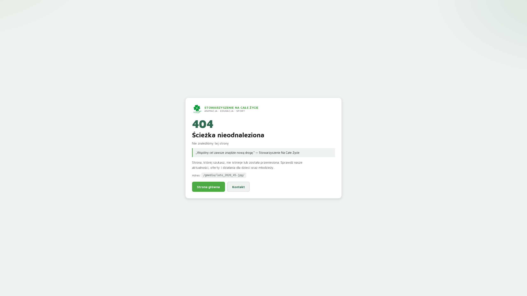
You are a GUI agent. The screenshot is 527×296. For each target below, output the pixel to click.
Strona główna (208, 187)
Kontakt (238, 187)
